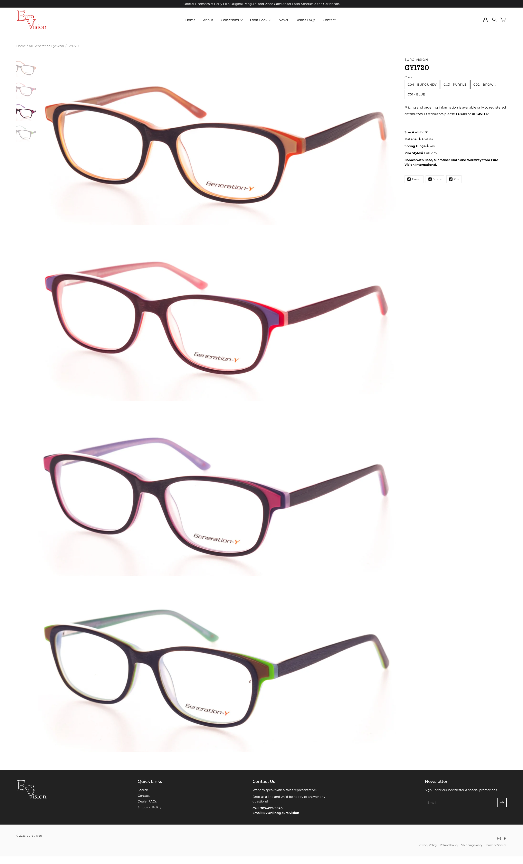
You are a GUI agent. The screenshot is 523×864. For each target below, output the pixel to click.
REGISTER (480, 114)
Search (143, 790)
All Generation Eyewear (46, 46)
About (208, 20)
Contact (329, 20)
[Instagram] (499, 838)
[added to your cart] (503, 20)
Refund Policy (449, 845)
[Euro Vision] (31, 20)
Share (437, 179)
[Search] (494, 20)
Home (190, 20)
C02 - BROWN (484, 84)
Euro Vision (34, 835)
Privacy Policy (428, 845)
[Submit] (502, 802)
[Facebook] (505, 838)
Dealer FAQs (305, 20)
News (283, 20)
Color (408, 77)
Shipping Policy (149, 807)
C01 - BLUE (416, 94)
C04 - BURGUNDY (422, 84)
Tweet (416, 179)
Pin (456, 179)
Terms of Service (496, 845)
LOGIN (461, 114)
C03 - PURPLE (455, 84)
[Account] (485, 20)
